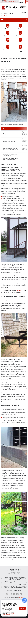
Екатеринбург (4, 1)
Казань (8, 1)
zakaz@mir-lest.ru (7, 15)
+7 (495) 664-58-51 (9, 13)
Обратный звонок (23, 13)
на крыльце (19, 290)
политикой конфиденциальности (8, 614)
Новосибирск (13, 1)
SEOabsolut (21, 597)
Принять (22, 608)
